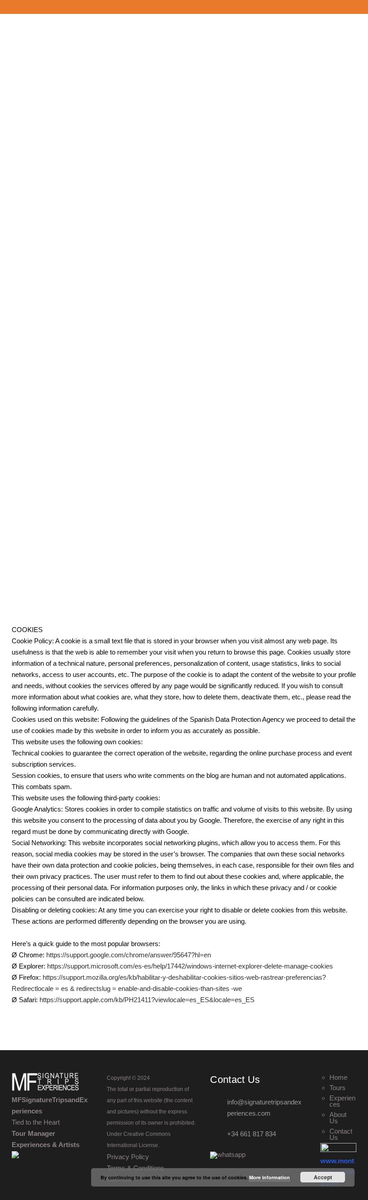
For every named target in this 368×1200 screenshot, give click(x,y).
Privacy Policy (128, 1157)
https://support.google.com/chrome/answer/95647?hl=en (128, 955)
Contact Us (340, 1134)
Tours (337, 1088)
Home (338, 1077)
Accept (323, 1177)
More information (269, 1177)
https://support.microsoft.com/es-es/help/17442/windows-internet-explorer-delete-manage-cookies (190, 966)
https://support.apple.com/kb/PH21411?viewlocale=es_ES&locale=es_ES (146, 1000)
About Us (337, 1118)
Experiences (342, 1101)
